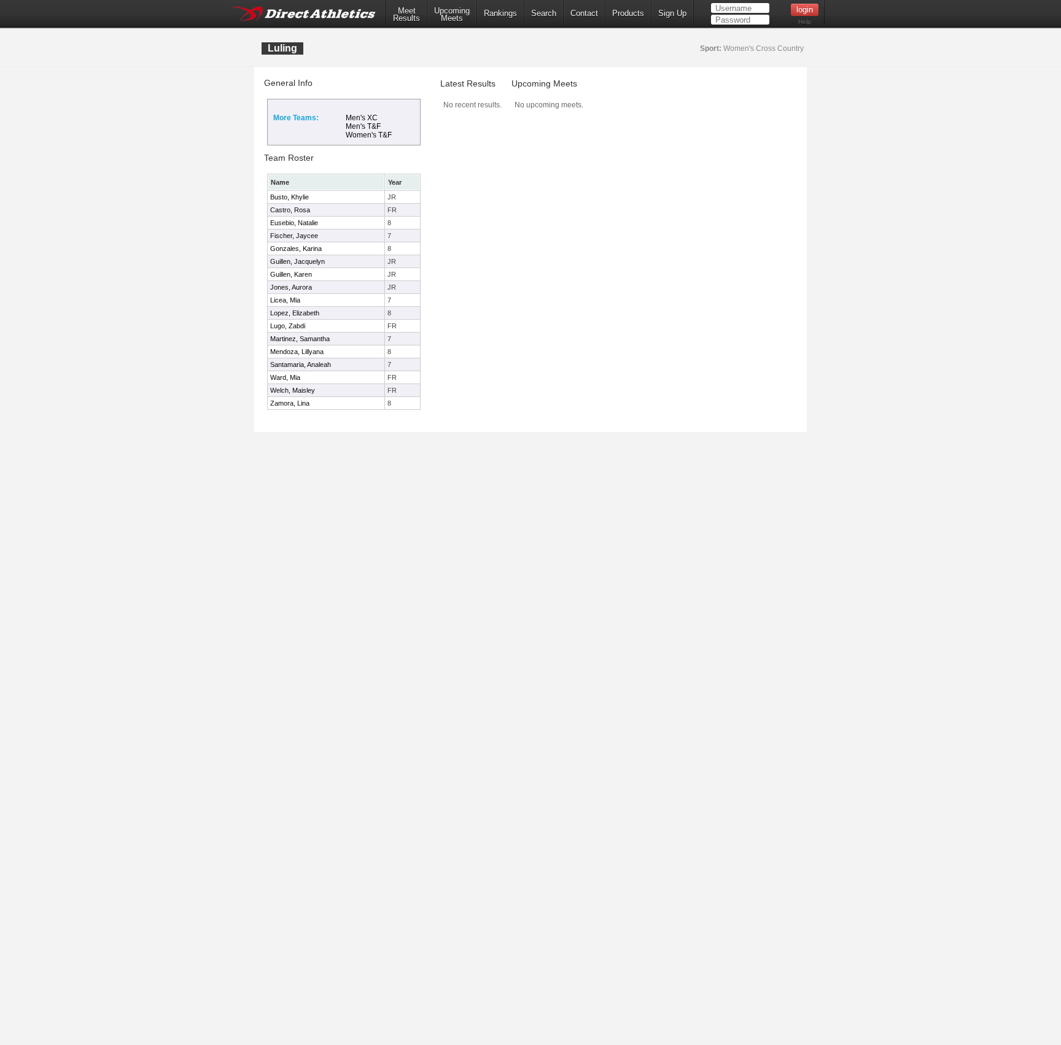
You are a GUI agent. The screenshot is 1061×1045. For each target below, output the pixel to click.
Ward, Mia (285, 377)
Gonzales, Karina (296, 248)
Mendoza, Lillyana (297, 351)
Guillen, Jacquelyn (297, 261)
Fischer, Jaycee (294, 235)
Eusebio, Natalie (294, 222)
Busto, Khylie (289, 197)
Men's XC (362, 118)
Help (804, 21)
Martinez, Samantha (300, 338)
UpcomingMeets (452, 14)
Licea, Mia (285, 300)
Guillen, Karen (291, 274)
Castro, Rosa (290, 210)
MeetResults (406, 14)
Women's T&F (369, 135)
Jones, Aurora (291, 287)
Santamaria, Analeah (300, 364)
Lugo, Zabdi (287, 326)
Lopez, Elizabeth (294, 313)
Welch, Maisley (292, 390)
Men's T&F (363, 126)
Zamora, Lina (289, 403)
